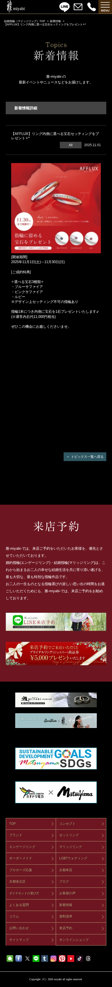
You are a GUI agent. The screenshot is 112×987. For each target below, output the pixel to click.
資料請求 (65, 916)
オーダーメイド (20, 858)
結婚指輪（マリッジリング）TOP (24, 21)
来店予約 (65, 928)
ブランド (15, 835)
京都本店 (65, 870)
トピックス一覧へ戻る (87, 457)
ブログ (64, 881)
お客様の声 (67, 893)
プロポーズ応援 (20, 870)
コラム (14, 916)
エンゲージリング (22, 847)
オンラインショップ (74, 940)
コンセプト (67, 824)
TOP (12, 824)
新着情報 (55, 21)
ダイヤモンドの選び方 (24, 893)
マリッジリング (70, 847)
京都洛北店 (17, 881)
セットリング (69, 835)
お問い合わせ (19, 928)
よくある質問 (19, 905)
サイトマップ (19, 940)
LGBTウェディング (73, 858)
